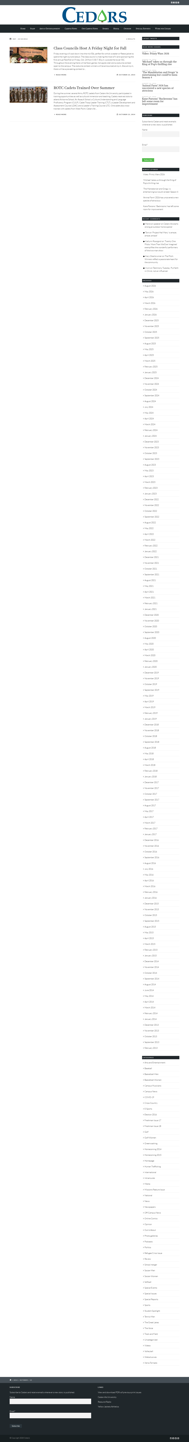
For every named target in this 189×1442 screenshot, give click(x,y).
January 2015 (151, 956)
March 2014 (150, 1008)
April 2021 (149, 592)
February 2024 (151, 430)
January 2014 (151, 1019)
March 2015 (150, 944)
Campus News (71, 28)
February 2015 (151, 950)
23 (31, 1380)
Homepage (149, 1161)
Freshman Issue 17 (153, 1120)
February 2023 (151, 488)
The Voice (149, 1328)
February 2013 (151, 1048)
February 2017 (151, 829)
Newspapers (150, 1207)
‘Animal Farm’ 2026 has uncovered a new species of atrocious (158, 88)
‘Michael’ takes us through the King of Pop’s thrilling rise (159, 63)
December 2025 (152, 320)
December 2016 (152, 840)
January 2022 (151, 551)
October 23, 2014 (127, 75)
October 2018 (151, 736)
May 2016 (149, 875)
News (147, 1201)
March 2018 (150, 765)
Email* (145, 145)
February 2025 (151, 367)
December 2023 (152, 442)
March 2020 (150, 655)
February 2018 (151, 771)
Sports (105, 28)
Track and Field (151, 1334)
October (24, 1380)
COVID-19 (149, 1097)
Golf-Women (150, 1138)
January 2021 (151, 609)
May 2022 (149, 528)
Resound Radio (104, 1402)
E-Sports (148, 1109)
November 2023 (152, 447)
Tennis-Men (150, 1317)
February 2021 (151, 603)
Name (144, 130)
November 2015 (152, 909)
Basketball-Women (153, 1080)
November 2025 (152, 326)
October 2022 (151, 511)
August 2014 (150, 984)
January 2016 (151, 898)
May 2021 (149, 586)
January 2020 (151, 667)
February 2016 (151, 892)
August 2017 (150, 805)
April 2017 (149, 817)
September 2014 (152, 979)
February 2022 (151, 546)
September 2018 (152, 742)
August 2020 (150, 638)
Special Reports (143, 28)
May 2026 (149, 292)
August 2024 (150, 401)
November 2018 (152, 730)
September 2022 (152, 517)
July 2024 (149, 407)
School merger (151, 1265)
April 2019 (149, 701)
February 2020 (151, 661)
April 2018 (149, 759)
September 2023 (152, 459)
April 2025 (149, 355)
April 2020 (149, 650)
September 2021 (152, 574)
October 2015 (151, 915)
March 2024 (150, 424)
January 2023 (151, 494)
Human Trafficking (153, 1166)
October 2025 (151, 332)
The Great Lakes (152, 1322)
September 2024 (152, 395)
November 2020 (152, 621)
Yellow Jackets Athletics (108, 1407)
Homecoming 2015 (153, 1155)
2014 (16, 1380)
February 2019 (151, 713)
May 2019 (149, 696)
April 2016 (149, 880)
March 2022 (150, 540)
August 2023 (150, 465)
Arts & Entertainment (50, 28)
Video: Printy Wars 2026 (155, 53)
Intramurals (150, 1178)
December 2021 (152, 557)
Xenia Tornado (151, 1363)
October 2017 (151, 794)
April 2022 (149, 534)
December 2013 (152, 1025)
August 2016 (150, 863)
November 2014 (152, 967)
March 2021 (150, 598)
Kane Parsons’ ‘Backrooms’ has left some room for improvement (159, 101)
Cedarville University (107, 1397)
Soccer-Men (150, 1270)
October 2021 (151, 569)
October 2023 (151, 453)
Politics (148, 1247)
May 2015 (149, 932)
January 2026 (151, 315)
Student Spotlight (152, 1311)
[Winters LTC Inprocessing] (28, 95)
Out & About (150, 1230)
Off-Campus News (90, 28)
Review (148, 1259)
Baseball (148, 1068)
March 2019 (150, 707)
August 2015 (150, 927)
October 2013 (151, 1036)
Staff (32, 28)
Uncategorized (151, 1340)
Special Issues (151, 1294)
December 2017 (152, 782)
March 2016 (150, 886)
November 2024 (152, 384)
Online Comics (151, 1218)
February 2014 (151, 1013)
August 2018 (150, 748)
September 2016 (152, 857)
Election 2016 (151, 1115)
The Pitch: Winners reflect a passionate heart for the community (161, 259)
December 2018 (152, 725)
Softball (148, 1282)
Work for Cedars (163, 28)
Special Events (151, 1288)
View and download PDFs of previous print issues (119, 1392)
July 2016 (149, 869)
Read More (61, 75)
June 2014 (149, 990)
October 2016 (151, 852)
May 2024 (149, 413)
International (150, 1172)
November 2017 (152, 788)
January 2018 (151, 777)
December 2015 (152, 904)
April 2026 (149, 297)
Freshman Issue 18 (153, 1126)
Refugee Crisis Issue (153, 1253)
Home (22, 28)
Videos (148, 1345)
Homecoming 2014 (153, 1149)
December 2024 (152, 378)
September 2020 (152, 632)
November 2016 (152, 846)
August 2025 (150, 343)
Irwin (147, 268)
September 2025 (152, 338)
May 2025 (149, 349)
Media (116, 28)
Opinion (127, 28)
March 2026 (150, 303)
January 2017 (151, 834)
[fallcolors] (28, 55)
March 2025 (150, 361)
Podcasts (149, 1242)
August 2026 (150, 286)
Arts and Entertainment (155, 1063)
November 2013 (152, 1031)
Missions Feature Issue (155, 1190)
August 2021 (150, 580)
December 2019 (152, 673)
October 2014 (151, 973)
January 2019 (151, 719)
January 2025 (151, 372)
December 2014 (152, 961)
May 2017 (149, 811)
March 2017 (150, 823)
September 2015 (152, 921)
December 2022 (152, 499)
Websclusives (151, 1357)
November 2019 (152, 678)
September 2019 (152, 690)
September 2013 (152, 1042)
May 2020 (149, 644)
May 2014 (149, 996)
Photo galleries (151, 1236)
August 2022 (150, 522)
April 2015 (149, 938)
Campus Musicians (153, 1086)
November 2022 (152, 505)
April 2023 (149, 476)
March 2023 (150, 482)
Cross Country (151, 1103)
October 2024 (151, 390)
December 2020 (152, 615)
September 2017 (152, 800)
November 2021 (152, 563)
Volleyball (149, 1351)
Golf (146, 1132)
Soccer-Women (151, 1276)
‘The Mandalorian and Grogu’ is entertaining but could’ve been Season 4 (160, 75)
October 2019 (151, 684)
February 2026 (151, 309)
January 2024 (151, 436)
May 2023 (149, 471)
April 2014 (149, 1002)
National (148, 1195)
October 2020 (151, 626)
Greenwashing (151, 1143)
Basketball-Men (152, 1074)
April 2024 (149, 419)
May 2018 (149, 753)
